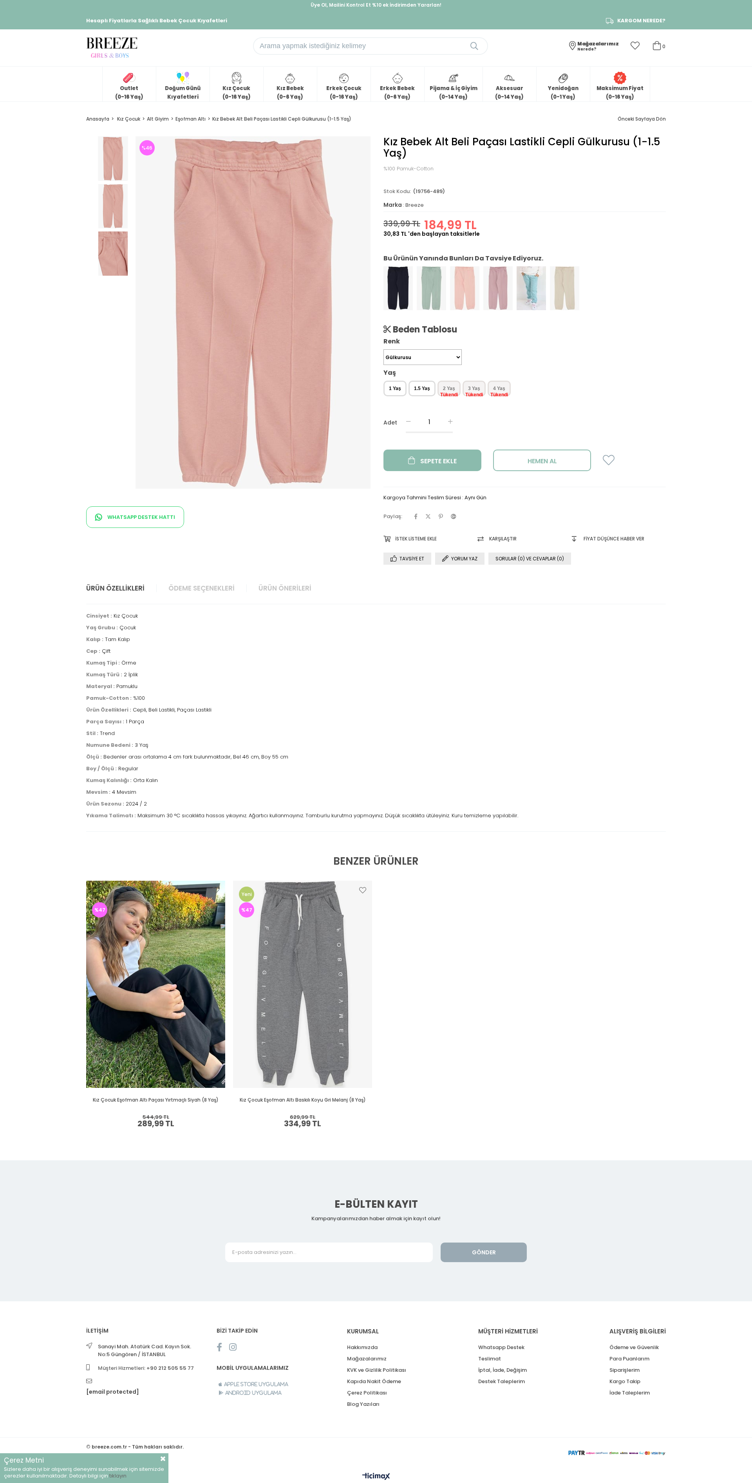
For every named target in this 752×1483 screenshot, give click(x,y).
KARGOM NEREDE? (641, 20)
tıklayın (118, 1475)
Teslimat (489, 1358)
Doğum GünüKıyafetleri (183, 93)
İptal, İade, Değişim (502, 1370)
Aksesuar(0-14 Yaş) (509, 93)
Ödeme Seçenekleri (201, 588)
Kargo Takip (624, 1381)
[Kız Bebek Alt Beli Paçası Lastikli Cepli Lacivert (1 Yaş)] (398, 288)
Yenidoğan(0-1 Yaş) (563, 93)
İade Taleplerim (629, 1392)
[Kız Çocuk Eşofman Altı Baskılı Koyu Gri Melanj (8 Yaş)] (302, 984)
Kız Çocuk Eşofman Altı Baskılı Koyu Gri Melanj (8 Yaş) (303, 1100)
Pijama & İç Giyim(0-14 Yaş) (453, 93)
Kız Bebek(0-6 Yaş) (290, 93)
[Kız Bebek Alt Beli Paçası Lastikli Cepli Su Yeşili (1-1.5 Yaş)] (531, 288)
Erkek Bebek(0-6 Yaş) (397, 93)
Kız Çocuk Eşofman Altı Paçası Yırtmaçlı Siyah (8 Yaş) (156, 1100)
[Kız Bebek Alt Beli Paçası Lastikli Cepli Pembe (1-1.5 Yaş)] (464, 288)
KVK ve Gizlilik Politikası (376, 1370)
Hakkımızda (362, 1347)
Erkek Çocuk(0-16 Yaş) (344, 93)
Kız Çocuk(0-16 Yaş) (236, 93)
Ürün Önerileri (284, 588)
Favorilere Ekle (215, 890)
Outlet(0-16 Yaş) (129, 93)
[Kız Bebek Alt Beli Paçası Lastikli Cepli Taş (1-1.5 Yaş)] (564, 288)
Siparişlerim (624, 1370)
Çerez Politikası (367, 1392)
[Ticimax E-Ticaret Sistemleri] (376, 1477)
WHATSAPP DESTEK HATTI (140, 517)
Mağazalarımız (367, 1358)
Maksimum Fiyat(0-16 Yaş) (620, 93)
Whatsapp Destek (501, 1347)
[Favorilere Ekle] (609, 462)
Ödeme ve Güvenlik (634, 1347)
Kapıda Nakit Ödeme (374, 1381)
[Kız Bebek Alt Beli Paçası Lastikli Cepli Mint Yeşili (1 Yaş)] (431, 288)
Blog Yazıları (363, 1404)
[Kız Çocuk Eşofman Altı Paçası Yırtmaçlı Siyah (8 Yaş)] (155, 984)
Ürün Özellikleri (115, 588)
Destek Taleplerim (501, 1381)
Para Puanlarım (629, 1358)
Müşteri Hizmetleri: (146, 1368)
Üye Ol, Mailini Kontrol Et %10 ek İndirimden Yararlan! (376, 5)
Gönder (484, 1252)
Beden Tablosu (424, 329)
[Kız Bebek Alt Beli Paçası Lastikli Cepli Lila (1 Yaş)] (498, 288)
